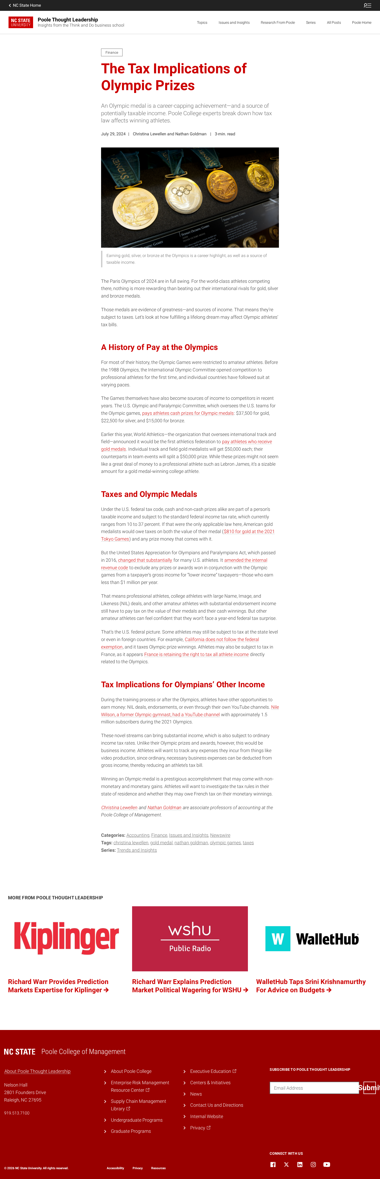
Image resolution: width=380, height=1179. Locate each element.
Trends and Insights (137, 850)
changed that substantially (145, 560)
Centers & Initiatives (210, 1082)
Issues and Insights (234, 22)
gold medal (161, 842)
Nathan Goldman (164, 807)
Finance (159, 835)
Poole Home (361, 22)
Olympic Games (225, 842)
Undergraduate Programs (137, 1120)
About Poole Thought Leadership (37, 1071)
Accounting (137, 835)
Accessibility (115, 1168)
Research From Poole (278, 22)
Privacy (138, 1168)
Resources (158, 1168)
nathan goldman (191, 842)
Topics (202, 22)
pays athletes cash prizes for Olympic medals (188, 413)
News (196, 1094)
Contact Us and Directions (216, 1105)
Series (311, 22)
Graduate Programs (131, 1131)
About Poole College (131, 1071)
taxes (248, 842)
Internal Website (206, 1116)
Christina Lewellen (119, 807)
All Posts (334, 22)
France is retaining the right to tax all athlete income (196, 654)
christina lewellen (130, 842)
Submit (369, 1087)
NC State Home (27, 5)
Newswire (220, 835)
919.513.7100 (16, 1113)
